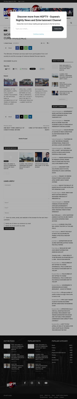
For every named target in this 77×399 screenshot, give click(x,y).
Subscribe (57, 29)
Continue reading (38, 34)
